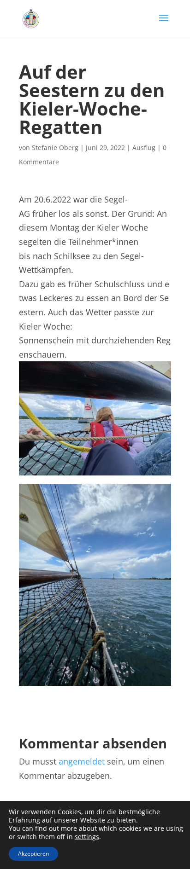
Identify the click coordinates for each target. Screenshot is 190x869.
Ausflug (143, 147)
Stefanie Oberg (55, 147)
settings (87, 837)
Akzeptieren (33, 853)
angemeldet (82, 761)
